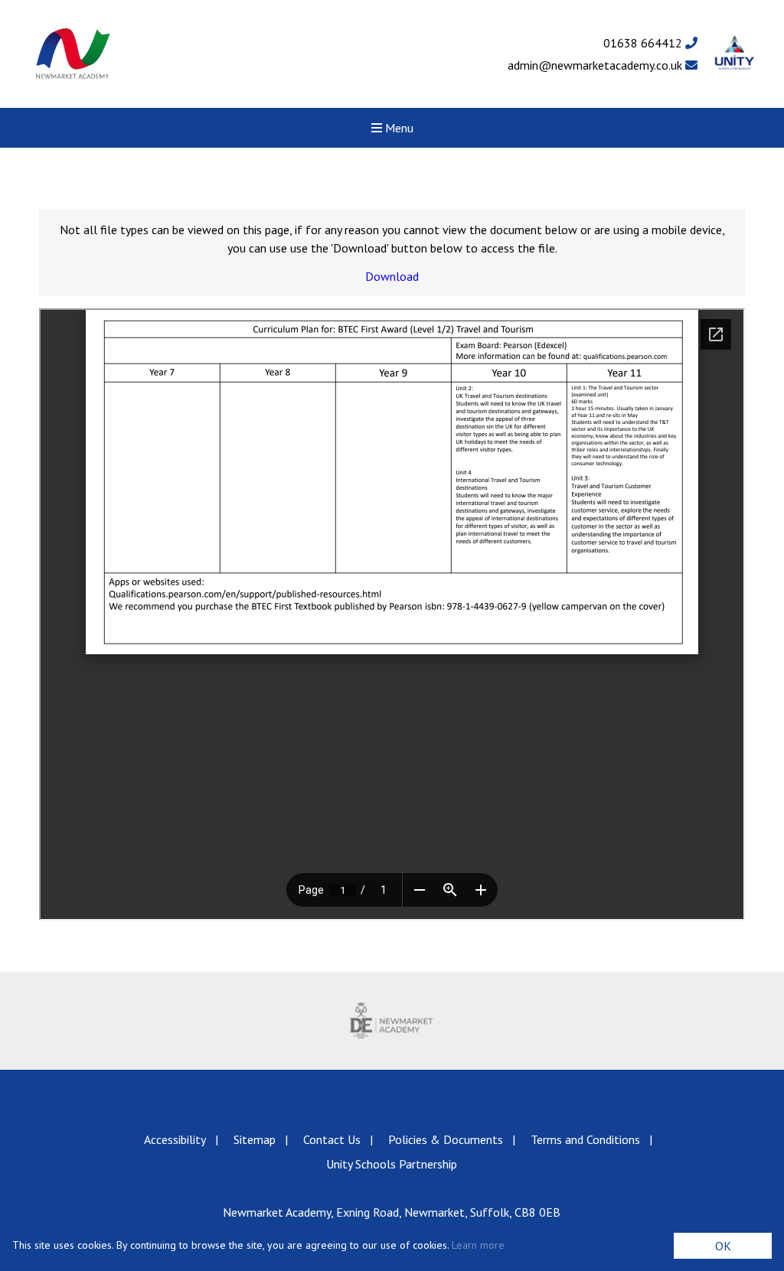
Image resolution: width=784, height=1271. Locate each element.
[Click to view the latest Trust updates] (735, 54)
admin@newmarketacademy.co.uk (596, 65)
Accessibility (175, 1139)
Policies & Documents (445, 1139)
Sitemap (255, 1139)
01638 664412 (644, 43)
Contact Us (332, 1139)
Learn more (478, 1245)
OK (723, 1245)
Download (392, 276)
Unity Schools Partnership (391, 1164)
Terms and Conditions (585, 1139)
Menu (397, 127)
